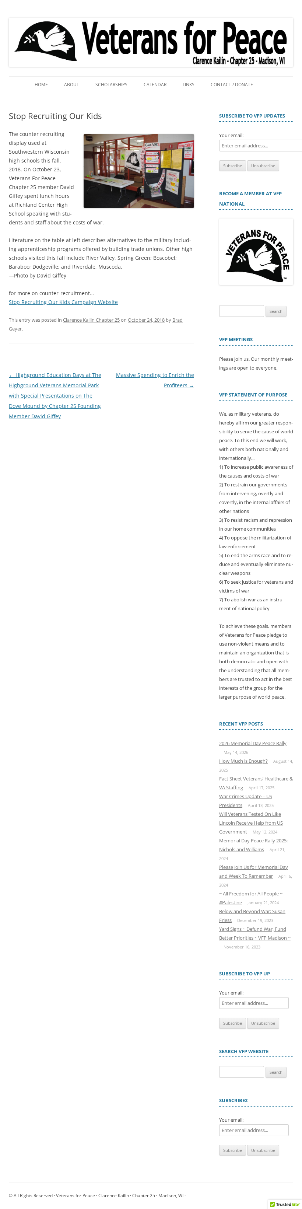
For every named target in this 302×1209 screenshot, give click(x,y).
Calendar (155, 84)
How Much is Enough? (243, 761)
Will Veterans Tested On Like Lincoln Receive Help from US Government (251, 823)
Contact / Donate (232, 84)
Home (41, 84)
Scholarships (111, 84)
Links (188, 84)
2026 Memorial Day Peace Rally (253, 743)
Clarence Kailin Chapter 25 (91, 320)
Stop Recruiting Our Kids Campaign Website (63, 301)
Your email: (231, 135)
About (71, 84)
